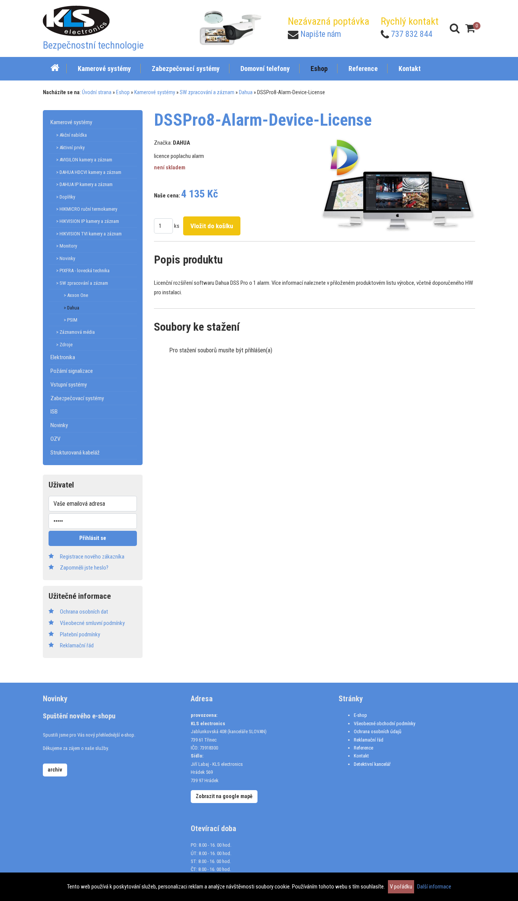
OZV (55, 439)
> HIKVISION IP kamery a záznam (87, 221)
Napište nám (320, 34)
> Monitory (66, 246)
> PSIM (70, 320)
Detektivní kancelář (372, 764)
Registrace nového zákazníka (92, 556)
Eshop (123, 92)
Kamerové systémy (154, 92)
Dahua (246, 92)
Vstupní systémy (68, 384)
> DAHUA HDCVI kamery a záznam (88, 172)
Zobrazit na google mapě (224, 796)
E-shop (360, 715)
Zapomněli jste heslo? (84, 567)
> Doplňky (65, 197)
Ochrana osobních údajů (377, 731)
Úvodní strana (96, 92)
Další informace (434, 886)
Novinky (59, 425)
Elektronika (62, 357)
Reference (363, 748)
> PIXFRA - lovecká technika (83, 270)
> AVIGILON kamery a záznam (84, 160)
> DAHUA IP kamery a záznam (84, 184)
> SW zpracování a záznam (82, 283)
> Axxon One (76, 295)
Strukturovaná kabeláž (75, 452)
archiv (55, 770)
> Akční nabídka (71, 135)
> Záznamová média (75, 332)
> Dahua (71, 308)
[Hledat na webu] (455, 28)
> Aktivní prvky (70, 147)
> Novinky (65, 258)
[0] (470, 28)
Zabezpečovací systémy (77, 398)
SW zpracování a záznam (207, 92)
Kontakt (361, 756)
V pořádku (401, 886)
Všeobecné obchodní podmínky (384, 723)
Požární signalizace (71, 371)
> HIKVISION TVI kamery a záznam (89, 234)
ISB (54, 411)
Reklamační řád (368, 740)
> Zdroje (64, 344)
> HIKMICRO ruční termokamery (86, 209)
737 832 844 (411, 34)
